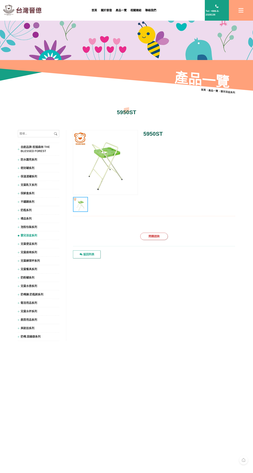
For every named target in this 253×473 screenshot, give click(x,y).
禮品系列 (26, 218)
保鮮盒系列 (27, 193)
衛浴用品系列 (29, 302)
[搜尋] (55, 133)
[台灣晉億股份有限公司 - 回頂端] (243, 460)
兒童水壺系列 (29, 285)
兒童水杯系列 (29, 311)
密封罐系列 (27, 167)
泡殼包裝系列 (29, 226)
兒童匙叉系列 (29, 184)
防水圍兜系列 (29, 159)
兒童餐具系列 (29, 269)
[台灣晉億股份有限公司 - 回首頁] (23, 10)
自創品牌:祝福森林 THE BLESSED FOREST (35, 149)
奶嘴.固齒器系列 (31, 336)
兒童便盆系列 (29, 243)
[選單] (241, 10)
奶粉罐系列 (27, 277)
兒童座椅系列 (29, 252)
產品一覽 (213, 91)
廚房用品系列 (29, 319)
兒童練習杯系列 (30, 260)
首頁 (204, 90)
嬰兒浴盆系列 (29, 235)
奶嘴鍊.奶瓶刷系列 (32, 294)
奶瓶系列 (26, 210)
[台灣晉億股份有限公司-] (105, 162)
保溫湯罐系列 (29, 176)
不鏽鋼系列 (27, 201)
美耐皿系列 (27, 328)
